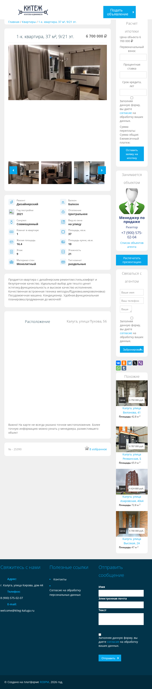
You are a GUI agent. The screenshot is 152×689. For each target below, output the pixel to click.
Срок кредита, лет (131, 84)
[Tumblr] (124, 368)
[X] (135, 363)
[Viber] (140, 363)
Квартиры (29, 22)
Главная (13, 22)
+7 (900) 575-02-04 (131, 234)
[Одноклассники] (124, 363)
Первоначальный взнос (132, 49)
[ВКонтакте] (118, 363)
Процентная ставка (132, 66)
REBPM (44, 682)
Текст (102, 610)
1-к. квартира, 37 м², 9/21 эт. (57, 22)
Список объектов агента (131, 245)
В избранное (98, 449)
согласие (126, 113)
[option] (57, 103)
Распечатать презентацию (132, 260)
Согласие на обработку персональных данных (65, 592)
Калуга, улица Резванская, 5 (132, 456)
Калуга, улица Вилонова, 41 (132, 410)
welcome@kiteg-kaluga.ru (17, 610)
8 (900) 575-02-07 (11, 598)
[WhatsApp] (118, 368)
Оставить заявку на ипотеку (132, 154)
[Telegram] (129, 363)
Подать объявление (117, 12)
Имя (102, 587)
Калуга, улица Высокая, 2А (132, 541)
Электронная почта (113, 598)
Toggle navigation (3, 9)
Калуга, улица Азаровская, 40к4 (131, 499)
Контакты (59, 579)
